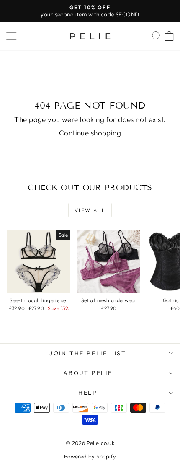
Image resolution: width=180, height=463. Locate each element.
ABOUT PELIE (88, 373)
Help (88, 392)
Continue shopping (90, 132)
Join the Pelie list (87, 353)
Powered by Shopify (90, 456)
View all (90, 210)
